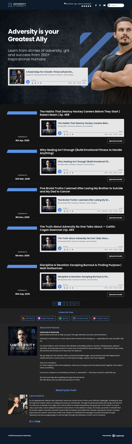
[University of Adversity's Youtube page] (103, 5)
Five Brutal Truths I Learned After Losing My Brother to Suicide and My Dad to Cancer (81, 189)
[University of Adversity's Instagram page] (99, 5)
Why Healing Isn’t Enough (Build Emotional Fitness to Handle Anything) (81, 151)
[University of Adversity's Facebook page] (96, 5)
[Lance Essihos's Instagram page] (35, 421)
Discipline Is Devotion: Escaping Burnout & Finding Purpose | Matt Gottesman (80, 266)
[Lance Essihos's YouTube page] (39, 421)
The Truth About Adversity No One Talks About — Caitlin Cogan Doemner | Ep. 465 (77, 228)
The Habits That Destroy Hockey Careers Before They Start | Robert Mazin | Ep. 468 (80, 113)
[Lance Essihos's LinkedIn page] (37, 421)
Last (76, 304)
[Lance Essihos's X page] (32, 421)
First (55, 304)
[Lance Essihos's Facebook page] (30, 421)
